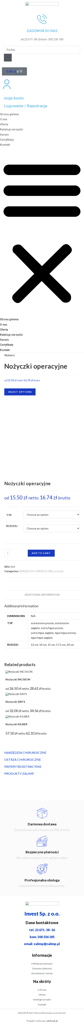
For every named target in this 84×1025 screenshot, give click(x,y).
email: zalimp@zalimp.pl (42, 944)
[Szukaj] (8, 58)
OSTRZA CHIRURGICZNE (22, 759)
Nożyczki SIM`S (15, 701)
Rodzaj (11, 526)
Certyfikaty (7, 139)
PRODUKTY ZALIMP (19, 773)
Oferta (4, 124)
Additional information (42, 594)
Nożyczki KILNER (16, 724)
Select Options (20, 391)
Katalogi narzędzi (11, 129)
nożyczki (58, 571)
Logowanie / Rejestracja (25, 106)
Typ (9, 515)
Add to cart (41, 553)
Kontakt (5, 144)
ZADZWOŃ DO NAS (42, 31)
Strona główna (9, 114)
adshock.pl (52, 1020)
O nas (3, 119)
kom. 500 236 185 (42, 937)
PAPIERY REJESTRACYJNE (22, 766)
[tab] (42, 595)
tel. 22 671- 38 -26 (42, 930)
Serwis (4, 134)
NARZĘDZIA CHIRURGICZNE (36, 571)
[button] (42, 232)
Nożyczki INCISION (17, 679)
